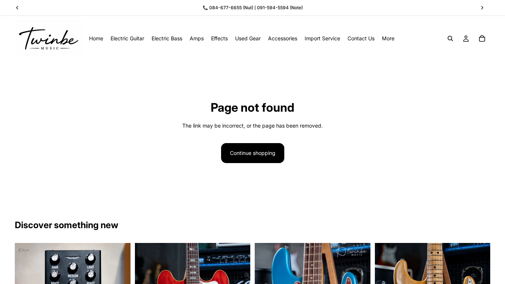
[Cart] (482, 38)
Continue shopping (252, 153)
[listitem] (388, 38)
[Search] (450, 38)
